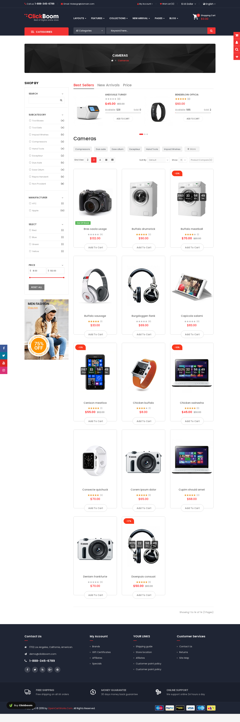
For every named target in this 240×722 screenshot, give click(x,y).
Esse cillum (38, 169)
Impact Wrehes (40, 134)
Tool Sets (37, 127)
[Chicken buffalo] (143, 371)
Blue (34, 237)
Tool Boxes (38, 120)
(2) (149, 234)
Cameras (123, 60)
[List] (106, 160)
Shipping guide (144, 646)
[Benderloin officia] (158, 111)
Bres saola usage (95, 229)
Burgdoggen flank (143, 316)
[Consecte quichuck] (95, 458)
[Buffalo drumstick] (143, 197)
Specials (97, 663)
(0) (118, 99)
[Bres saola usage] (95, 197)
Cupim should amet (192, 490)
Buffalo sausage (95, 316)
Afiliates (140, 658)
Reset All (36, 287)
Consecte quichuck (95, 490)
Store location (144, 652)
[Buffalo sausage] (95, 284)
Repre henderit (40, 176)
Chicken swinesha (192, 403)
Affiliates (97, 658)
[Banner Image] (46, 329)
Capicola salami (192, 316)
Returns (183, 652)
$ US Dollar (187, 4)
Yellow (35, 251)
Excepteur (37, 155)
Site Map (184, 658)
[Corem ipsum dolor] (143, 458)
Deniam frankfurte (95, 576)
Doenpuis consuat (143, 576)
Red (34, 230)
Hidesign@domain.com (82, 3)
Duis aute (37, 162)
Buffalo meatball (192, 229)
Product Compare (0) (201, 160)
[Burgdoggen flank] (143, 284)
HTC (34, 203)
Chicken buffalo (143, 403)
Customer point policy (148, 663)
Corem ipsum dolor (143, 490)
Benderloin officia (187, 94)
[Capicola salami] (191, 284)
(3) (188, 99)
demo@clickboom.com (42, 654)
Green (35, 244)
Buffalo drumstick (143, 229)
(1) (198, 234)
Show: (175, 160)
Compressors (39, 141)
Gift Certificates (101, 652)
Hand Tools (38, 148)
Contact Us (185, 646)
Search (211, 30)
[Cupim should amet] (191, 458)
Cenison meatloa (95, 403)
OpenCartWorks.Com (60, 708)
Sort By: (143, 160)
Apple (35, 210)
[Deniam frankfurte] (95, 545)
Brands (96, 646)
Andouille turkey (116, 94)
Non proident (39, 183)
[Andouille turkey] (88, 111)
